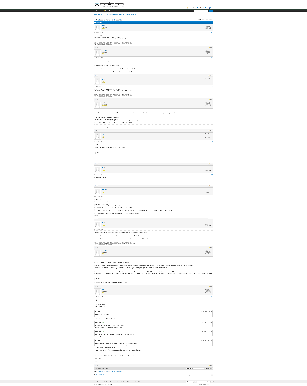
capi (103, 134)
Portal (190, 7)
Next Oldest (98, 368)
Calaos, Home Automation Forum (101, 14)
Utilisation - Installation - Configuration (117, 14)
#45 (212, 141)
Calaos (107, 381)
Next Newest (105, 368)
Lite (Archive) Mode (121, 381)
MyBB (99, 384)
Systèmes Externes (130, 14)
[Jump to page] (120, 20)
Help (211, 7)
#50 (212, 296)
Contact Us (102, 381)
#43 (212, 86)
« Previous (101, 19)
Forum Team (96, 381)
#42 (212, 57)
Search (196, 7)
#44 (212, 109)
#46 (212, 174)
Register (111, 10)
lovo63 (104, 50)
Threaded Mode (209, 22)
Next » (117, 19)
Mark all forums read (131, 381)
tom (103, 25)
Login (106, 10)
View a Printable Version (100, 374)
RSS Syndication (140, 381)
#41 (212, 32)
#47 (212, 196)
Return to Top (113, 381)
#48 (212, 229)
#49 (212, 257)
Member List (204, 7)
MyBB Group (109, 384)
